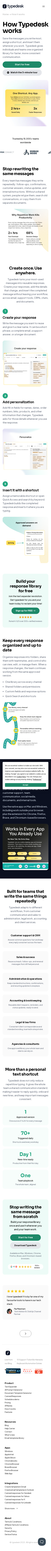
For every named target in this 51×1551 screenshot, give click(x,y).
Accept (25, 785)
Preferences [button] (37, 779)
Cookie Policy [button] (21, 777)
